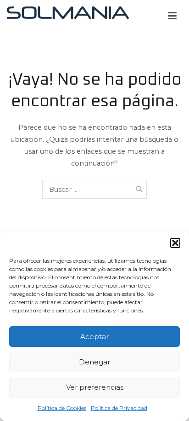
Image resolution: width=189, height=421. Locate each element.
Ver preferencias (94, 387)
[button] (175, 243)
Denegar (94, 362)
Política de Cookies (62, 407)
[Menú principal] (172, 16)
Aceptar (94, 336)
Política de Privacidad (119, 407)
